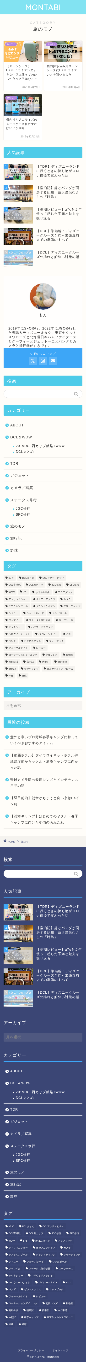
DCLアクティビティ (53, 578)
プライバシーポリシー (31, 1350)
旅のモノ (18, 526)
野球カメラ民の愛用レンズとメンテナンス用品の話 (44, 783)
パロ (68, 634)
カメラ (67, 599)
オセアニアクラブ (45, 599)
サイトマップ (60, 1350)
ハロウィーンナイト (19, 634)
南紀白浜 (13, 661)
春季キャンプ (31, 668)
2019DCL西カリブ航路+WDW (40, 446)
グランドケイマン (45, 606)
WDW (12, 592)
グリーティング (72, 606)
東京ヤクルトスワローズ (60, 668)
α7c (25, 592)
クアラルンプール (18, 606)
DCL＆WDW (21, 437)
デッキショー (16, 627)
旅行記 (16, 538)
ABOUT (17, 425)
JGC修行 (23, 508)
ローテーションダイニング (23, 655)
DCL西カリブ (36, 585)
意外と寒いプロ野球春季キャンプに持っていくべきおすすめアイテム (44, 740)
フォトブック (56, 641)
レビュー (41, 648)
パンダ (12, 641)
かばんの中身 (42, 592)
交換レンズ (52, 655)
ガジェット (19, 475)
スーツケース (66, 620)
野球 (14, 550)
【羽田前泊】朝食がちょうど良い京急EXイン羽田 (45, 801)
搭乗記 (45, 661)
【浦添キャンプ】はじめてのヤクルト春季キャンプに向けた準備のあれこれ (44, 819)
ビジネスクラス (32, 641)
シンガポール (59, 613)
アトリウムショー (18, 599)
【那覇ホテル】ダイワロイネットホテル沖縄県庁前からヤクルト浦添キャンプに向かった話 (44, 761)
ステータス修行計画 (39, 620)
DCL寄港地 (15, 585)
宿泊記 (30, 661)
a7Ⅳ (11, 578)
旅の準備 (62, 661)
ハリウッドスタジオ (42, 627)
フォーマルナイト (18, 648)
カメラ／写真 (21, 488)
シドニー (13, 613)
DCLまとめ (25, 452)
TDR (14, 463)
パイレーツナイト (48, 634)
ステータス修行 (23, 500)
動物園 (69, 655)
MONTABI (43, 7)
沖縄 (11, 675)
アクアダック (65, 592)
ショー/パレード (35, 613)
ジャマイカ (15, 620)
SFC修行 (23, 514)
